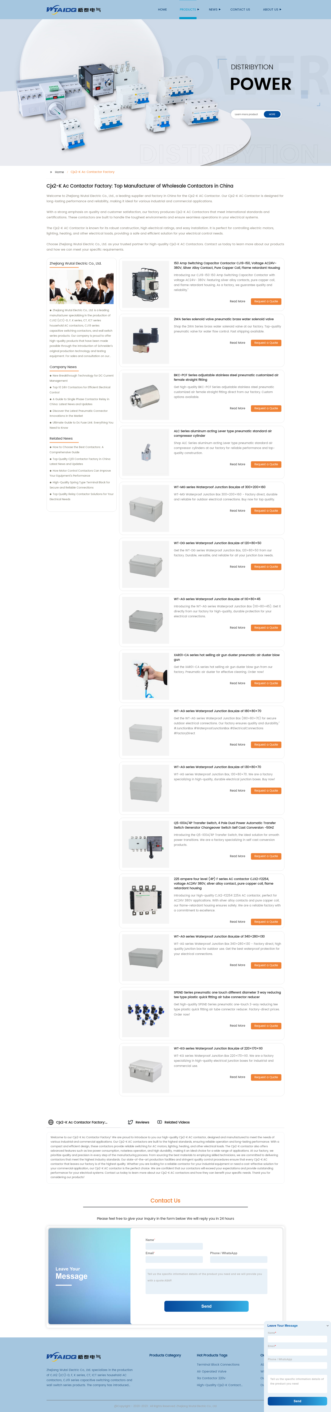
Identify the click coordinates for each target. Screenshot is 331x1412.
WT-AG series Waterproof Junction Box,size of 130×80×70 (217, 767)
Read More (237, 301)
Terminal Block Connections (218, 1364)
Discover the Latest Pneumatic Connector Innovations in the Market (79, 413)
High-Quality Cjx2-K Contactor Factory (220, 1385)
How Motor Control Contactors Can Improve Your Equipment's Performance (80, 473)
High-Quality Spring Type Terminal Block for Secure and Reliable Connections (80, 485)
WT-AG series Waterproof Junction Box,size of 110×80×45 (217, 599)
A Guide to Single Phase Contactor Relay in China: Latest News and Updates (79, 402)
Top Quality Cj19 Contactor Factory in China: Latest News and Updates (80, 461)
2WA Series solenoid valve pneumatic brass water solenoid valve (224, 319)
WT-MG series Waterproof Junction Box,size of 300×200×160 (219, 487)
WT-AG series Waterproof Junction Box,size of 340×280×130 (219, 936)
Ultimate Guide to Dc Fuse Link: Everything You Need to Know (81, 425)
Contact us (240, 9)
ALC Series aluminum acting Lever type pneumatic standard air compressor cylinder (223, 433)
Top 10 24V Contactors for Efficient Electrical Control (80, 390)
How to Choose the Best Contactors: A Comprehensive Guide (77, 450)
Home (162, 9)
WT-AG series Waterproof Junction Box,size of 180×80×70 (217, 711)
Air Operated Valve (211, 1371)
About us (270, 9)
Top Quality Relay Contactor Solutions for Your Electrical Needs (82, 497)
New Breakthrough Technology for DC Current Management (82, 378)
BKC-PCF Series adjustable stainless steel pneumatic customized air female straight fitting (226, 377)
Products (188, 9)
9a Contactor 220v (211, 1378)
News (213, 9)
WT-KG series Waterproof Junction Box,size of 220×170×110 (218, 1048)
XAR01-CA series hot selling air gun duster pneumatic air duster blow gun (227, 657)
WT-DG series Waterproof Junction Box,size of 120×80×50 (217, 543)
